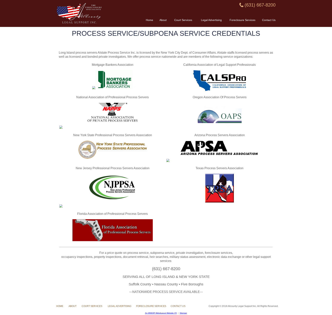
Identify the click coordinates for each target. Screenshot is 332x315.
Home (149, 20)
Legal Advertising (211, 20)
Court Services (183, 20)
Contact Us (269, 20)
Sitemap (183, 313)
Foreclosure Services (242, 20)
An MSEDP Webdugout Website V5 (161, 313)
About (163, 20)
